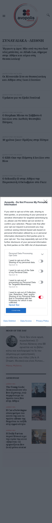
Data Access (26, 321)
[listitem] (26, 254)
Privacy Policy (42, 321)
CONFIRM (16, 310)
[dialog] (26, 261)
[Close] (46, 202)
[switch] (41, 261)
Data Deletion (9, 321)
